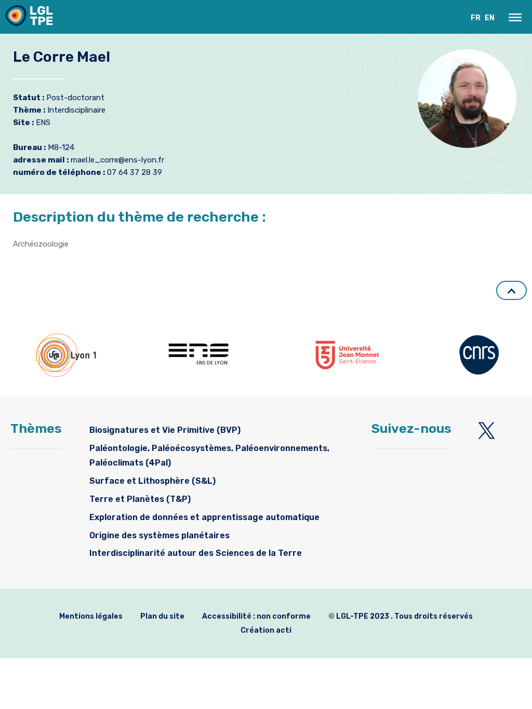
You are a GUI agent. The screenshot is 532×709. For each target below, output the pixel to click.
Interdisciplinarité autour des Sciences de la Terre (195, 553)
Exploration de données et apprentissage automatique (204, 517)
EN (490, 17)
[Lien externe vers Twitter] (486, 430)
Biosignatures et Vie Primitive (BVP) (165, 430)
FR (476, 17)
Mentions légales (91, 616)
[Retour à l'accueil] (29, 18)
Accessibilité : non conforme (256, 616)
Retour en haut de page (511, 290)
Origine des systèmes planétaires (159, 535)
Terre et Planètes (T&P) (140, 499)
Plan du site (162, 616)
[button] (515, 17)
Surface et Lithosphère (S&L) (152, 481)
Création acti (266, 630)
